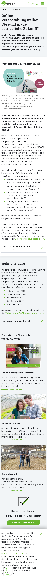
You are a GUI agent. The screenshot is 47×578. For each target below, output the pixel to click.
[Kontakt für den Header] (36, 3)
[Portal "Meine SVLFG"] (32, 3)
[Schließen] (40, 534)
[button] (8, 571)
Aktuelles (17, 9)
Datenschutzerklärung (12, 553)
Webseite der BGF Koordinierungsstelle (24, 313)
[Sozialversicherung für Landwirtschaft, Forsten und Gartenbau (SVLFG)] (9, 3)
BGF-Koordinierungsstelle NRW (30, 238)
